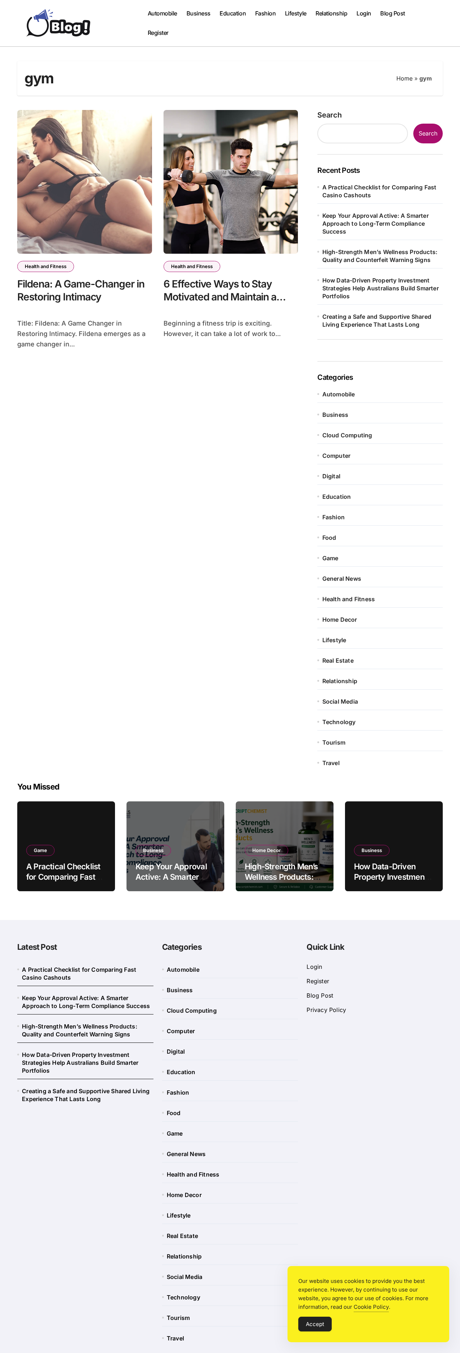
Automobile (162, 13)
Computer (336, 455)
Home (404, 78)
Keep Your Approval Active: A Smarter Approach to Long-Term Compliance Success (375, 223)
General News (341, 578)
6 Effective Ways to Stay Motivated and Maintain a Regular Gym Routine (220, 297)
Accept (315, 1324)
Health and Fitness (45, 266)
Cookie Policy (371, 1306)
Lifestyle (296, 13)
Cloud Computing (347, 435)
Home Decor (339, 619)
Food (329, 537)
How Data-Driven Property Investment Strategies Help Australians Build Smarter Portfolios (380, 288)
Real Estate (338, 660)
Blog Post (392, 13)
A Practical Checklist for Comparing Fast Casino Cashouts (379, 191)
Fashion (265, 13)
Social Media (340, 701)
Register (158, 32)
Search (329, 115)
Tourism (333, 742)
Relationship (331, 13)
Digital (331, 476)
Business (199, 13)
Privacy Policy (326, 1009)
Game (330, 558)
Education (233, 13)
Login (363, 13)
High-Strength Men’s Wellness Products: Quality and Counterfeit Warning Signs (380, 255)
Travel (331, 763)
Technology (339, 722)
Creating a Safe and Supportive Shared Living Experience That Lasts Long (376, 320)
